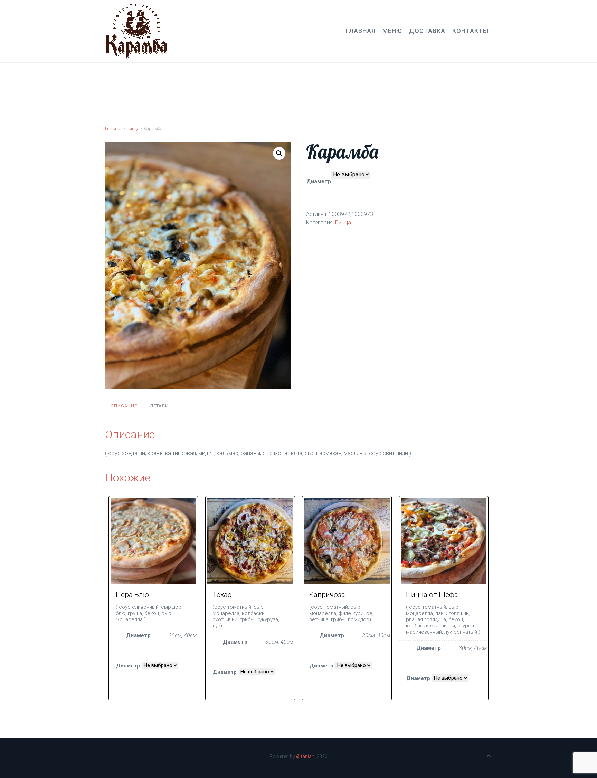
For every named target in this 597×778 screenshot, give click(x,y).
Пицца (133, 128)
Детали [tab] (159, 406)
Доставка (427, 31)
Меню (392, 31)
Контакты (470, 31)
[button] (279, 153)
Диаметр (318, 181)
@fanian (305, 756)
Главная (360, 31)
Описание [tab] (124, 406)
